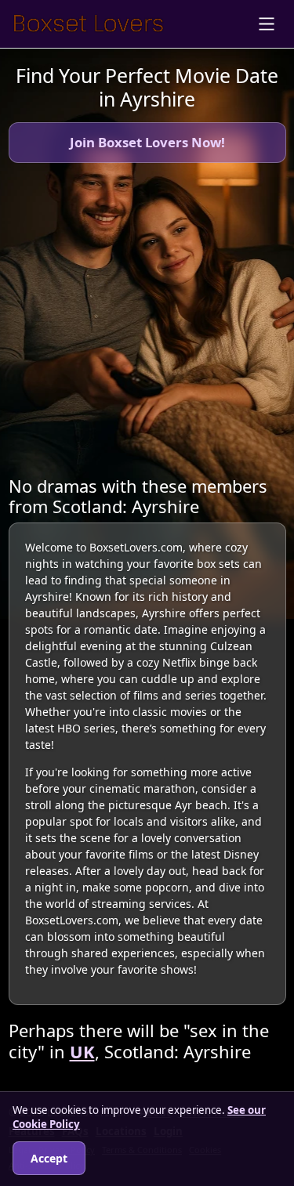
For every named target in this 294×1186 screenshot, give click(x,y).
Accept (49, 1158)
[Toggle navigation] (266, 24)
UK (82, 1051)
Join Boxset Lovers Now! (147, 142)
